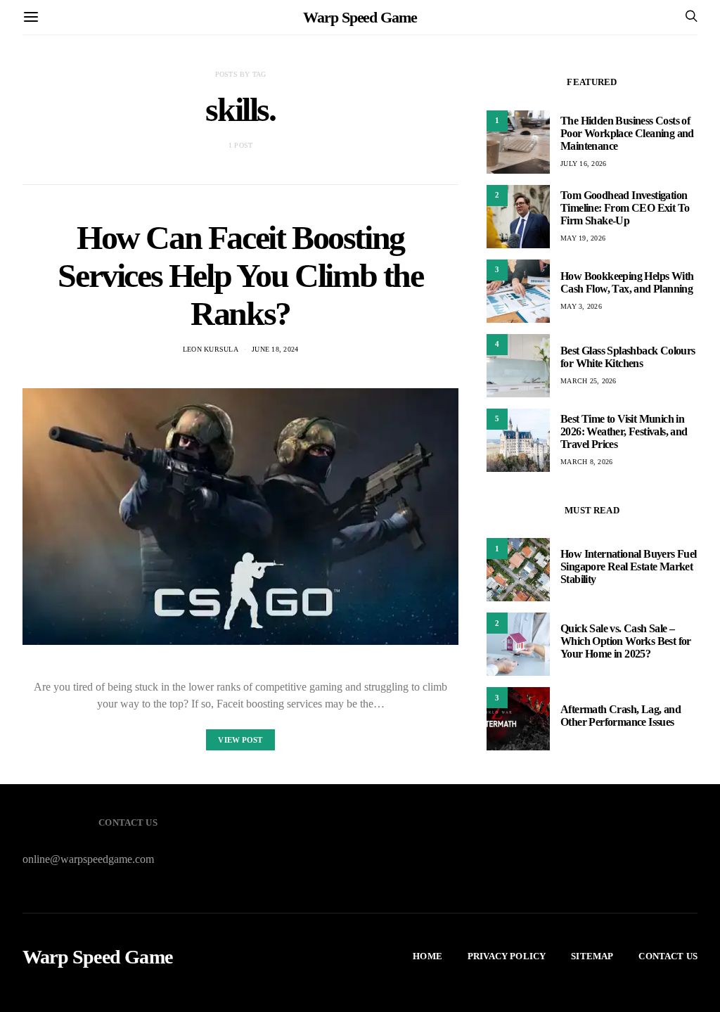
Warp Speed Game (360, 17)
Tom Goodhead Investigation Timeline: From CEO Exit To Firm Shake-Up (624, 207)
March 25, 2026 (588, 381)
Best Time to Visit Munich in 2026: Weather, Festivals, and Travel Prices (624, 431)
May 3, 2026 (581, 306)
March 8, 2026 (586, 462)
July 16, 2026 (583, 163)
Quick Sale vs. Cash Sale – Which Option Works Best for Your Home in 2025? (625, 641)
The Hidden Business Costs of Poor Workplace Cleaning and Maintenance (627, 133)
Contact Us (668, 956)
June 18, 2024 (275, 349)
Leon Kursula (210, 349)
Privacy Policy (507, 956)
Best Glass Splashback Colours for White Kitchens (627, 357)
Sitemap (592, 956)
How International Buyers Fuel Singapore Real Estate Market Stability (628, 566)
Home (427, 956)
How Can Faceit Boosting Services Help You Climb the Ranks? (240, 275)
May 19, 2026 (582, 238)
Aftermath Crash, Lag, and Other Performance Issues (620, 715)
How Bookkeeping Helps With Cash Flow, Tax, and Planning (626, 282)
